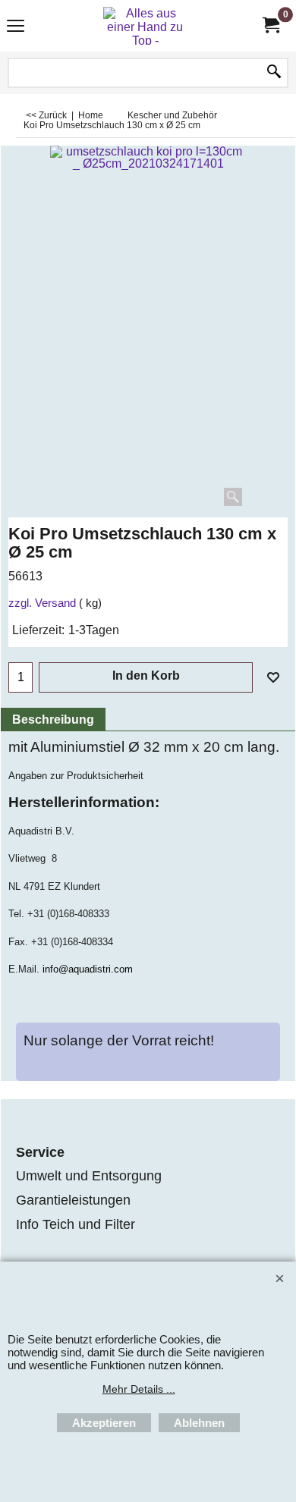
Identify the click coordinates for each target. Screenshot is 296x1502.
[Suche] (274, 72)
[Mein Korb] (270, 25)
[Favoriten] (273, 677)
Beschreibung (53, 719)
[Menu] (15, 27)
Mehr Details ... (138, 1389)
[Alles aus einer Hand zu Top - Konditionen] (145, 26)
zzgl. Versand (42, 603)
